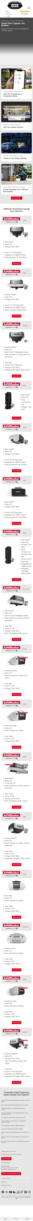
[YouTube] (11, 1192)
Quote (28, 1219)
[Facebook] (3, 1192)
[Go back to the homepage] (14, 5)
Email (17, 1219)
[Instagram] (30, 1192)
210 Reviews (25, 13)
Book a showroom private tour (11, 1173)
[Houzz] (14, 1192)
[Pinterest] (26, 1192)
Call (6, 1219)
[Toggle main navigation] (28, 7)
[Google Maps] (18, 1192)
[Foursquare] (22, 1192)
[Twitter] (7, 1192)
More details (16, 263)
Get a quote (16, 198)
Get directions (6, 1159)
